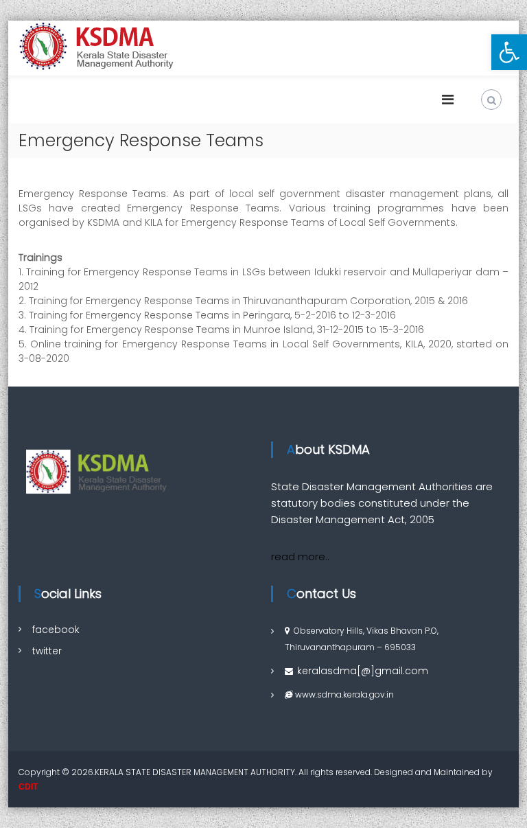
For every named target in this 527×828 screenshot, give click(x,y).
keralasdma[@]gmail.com (362, 671)
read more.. (300, 556)
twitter (47, 651)
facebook (56, 629)
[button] (509, 52)
